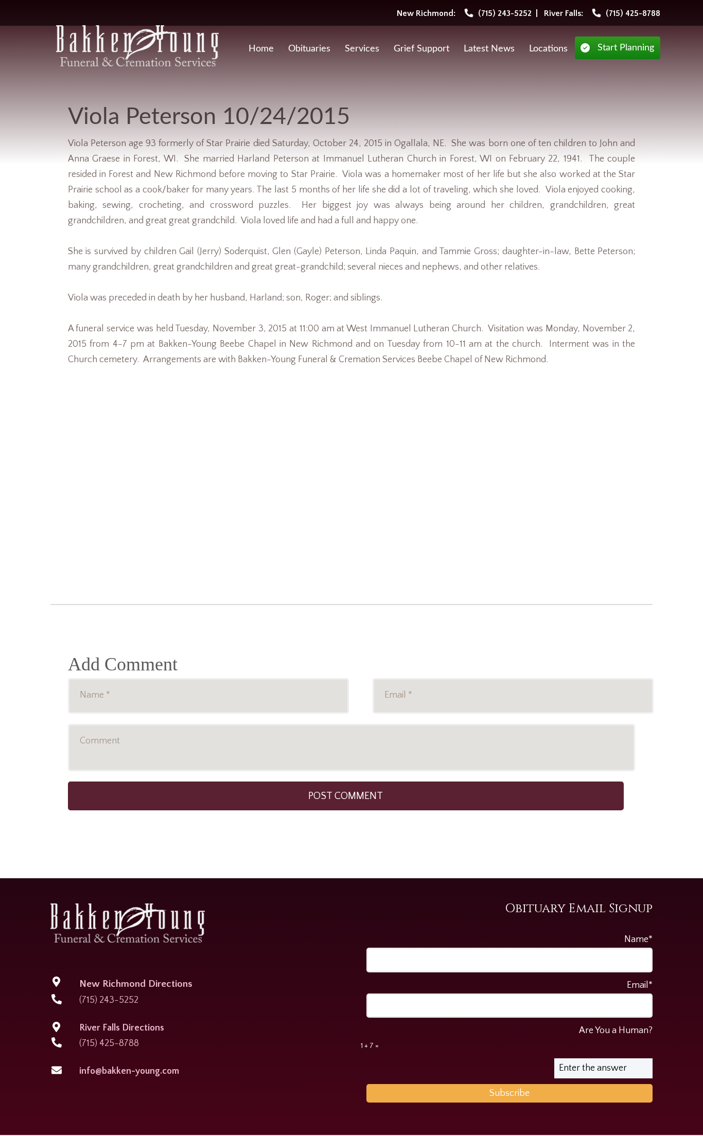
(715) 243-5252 (108, 1000)
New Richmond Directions (135, 984)
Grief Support (421, 49)
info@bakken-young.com (129, 1071)
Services (362, 49)
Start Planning (625, 47)
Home (261, 49)
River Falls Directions (121, 1028)
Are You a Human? (507, 1037)
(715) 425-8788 (109, 1043)
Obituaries (309, 49)
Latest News (489, 49)
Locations (548, 49)
